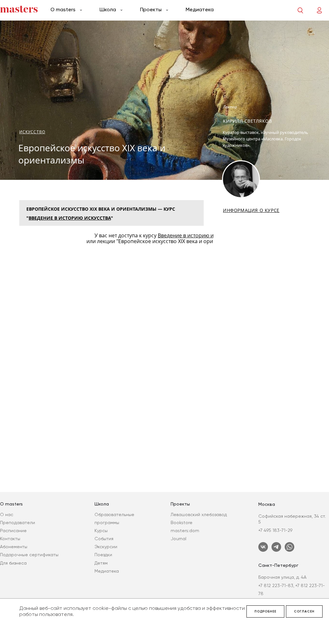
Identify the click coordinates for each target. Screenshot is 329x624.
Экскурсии (105, 546)
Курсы (101, 530)
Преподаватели (17, 522)
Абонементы (13, 546)
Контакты (10, 538)
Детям (101, 563)
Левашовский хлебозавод (199, 514)
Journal (178, 538)
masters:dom (185, 530)
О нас (6, 514)
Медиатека (200, 9)
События (103, 538)
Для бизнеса (13, 563)
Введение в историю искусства (70, 218)
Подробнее (265, 611)
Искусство (32, 132)
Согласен (304, 611)
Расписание (13, 530)
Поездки (103, 554)
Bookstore (181, 522)
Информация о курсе (251, 210)
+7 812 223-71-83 (275, 585)
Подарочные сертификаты (29, 554)
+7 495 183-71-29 (275, 530)
